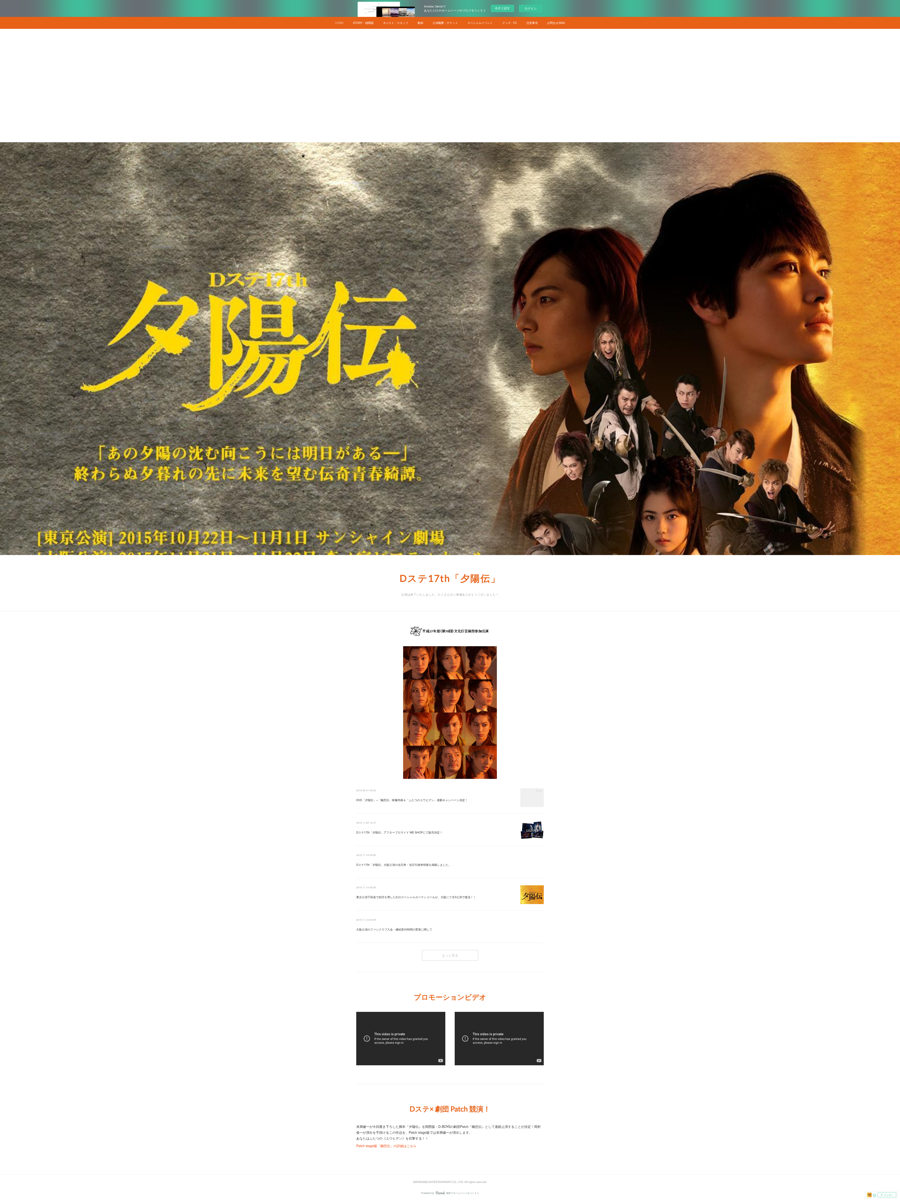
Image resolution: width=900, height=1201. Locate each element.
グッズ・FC (509, 23)
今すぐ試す (502, 8)
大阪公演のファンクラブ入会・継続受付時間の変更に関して (394, 929)
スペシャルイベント (480, 23)
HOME (339, 23)
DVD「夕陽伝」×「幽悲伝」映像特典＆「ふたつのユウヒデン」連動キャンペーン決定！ (412, 800)
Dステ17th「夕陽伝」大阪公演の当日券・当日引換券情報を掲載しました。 (403, 865)
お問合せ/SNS (556, 23)
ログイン (531, 8)
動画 (420, 23)
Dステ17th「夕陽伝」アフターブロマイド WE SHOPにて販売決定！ (399, 832)
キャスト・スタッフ (395, 23)
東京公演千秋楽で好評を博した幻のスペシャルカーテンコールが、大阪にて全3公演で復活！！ (416, 897)
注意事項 (532, 23)
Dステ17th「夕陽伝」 (450, 578)
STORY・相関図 (363, 23)
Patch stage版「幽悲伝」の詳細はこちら (386, 1145)
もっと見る (450, 955)
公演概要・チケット (445, 23)
